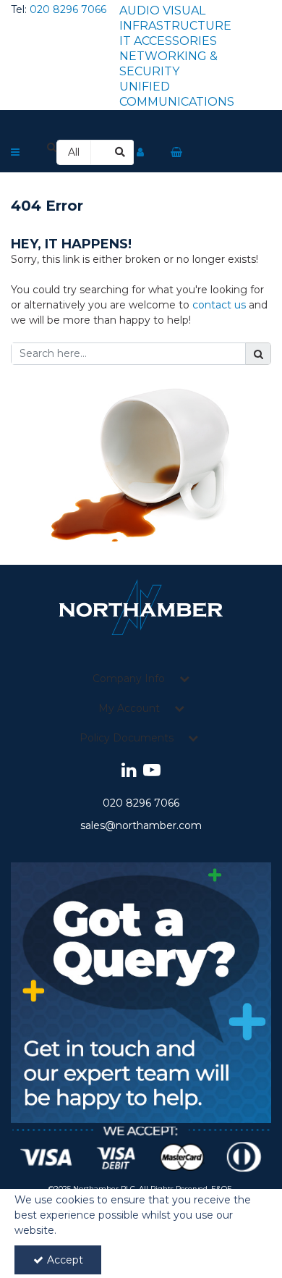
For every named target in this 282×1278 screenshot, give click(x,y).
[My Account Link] (140, 152)
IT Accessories (168, 41)
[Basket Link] (176, 152)
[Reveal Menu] (15, 152)
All (74, 152)
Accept (65, 1259)
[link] (129, 770)
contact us (219, 304)
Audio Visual (162, 10)
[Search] (121, 152)
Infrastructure (175, 26)
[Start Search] (258, 353)
